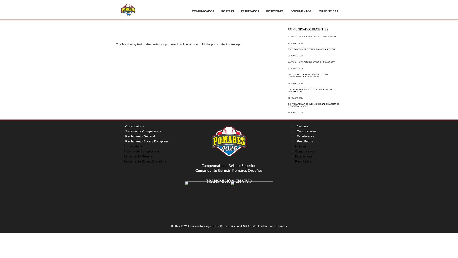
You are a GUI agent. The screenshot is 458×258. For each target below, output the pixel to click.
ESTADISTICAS (328, 11)
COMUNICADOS (203, 11)
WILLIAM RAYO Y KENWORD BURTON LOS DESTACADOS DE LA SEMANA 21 (308, 75)
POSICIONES (274, 11)
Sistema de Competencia (143, 131)
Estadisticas (305, 136)
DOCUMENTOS (301, 11)
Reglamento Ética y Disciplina (146, 141)
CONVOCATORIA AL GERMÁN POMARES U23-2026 (311, 49)
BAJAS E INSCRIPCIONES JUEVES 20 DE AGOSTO (312, 37)
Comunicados (306, 131)
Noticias (302, 126)
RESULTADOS (250, 11)
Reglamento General (140, 136)
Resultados (305, 141)
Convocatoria (134, 126)
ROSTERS (227, 11)
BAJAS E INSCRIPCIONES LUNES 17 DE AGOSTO (311, 62)
